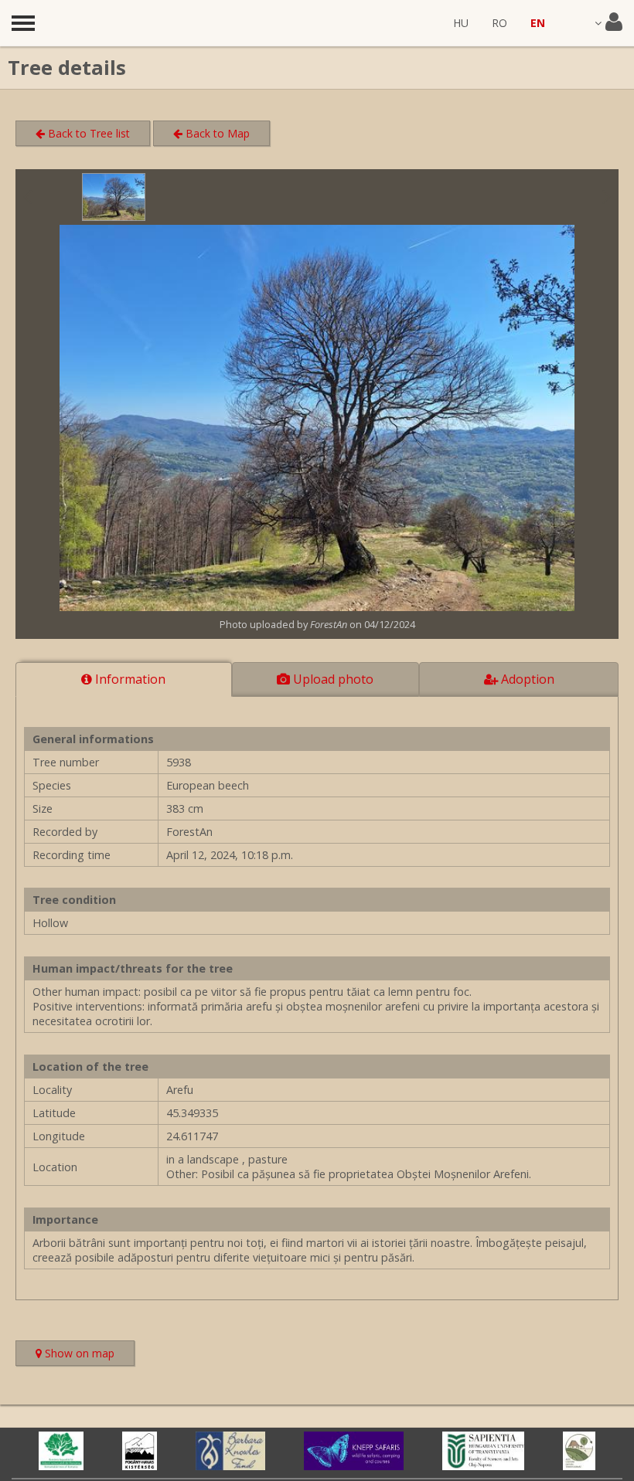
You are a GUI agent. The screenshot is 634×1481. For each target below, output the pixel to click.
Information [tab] (128, 679)
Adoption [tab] (526, 679)
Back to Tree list (87, 133)
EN (537, 22)
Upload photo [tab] (331, 679)
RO (499, 22)
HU (461, 22)
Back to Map (216, 133)
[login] (608, 23)
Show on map (88, 1355)
